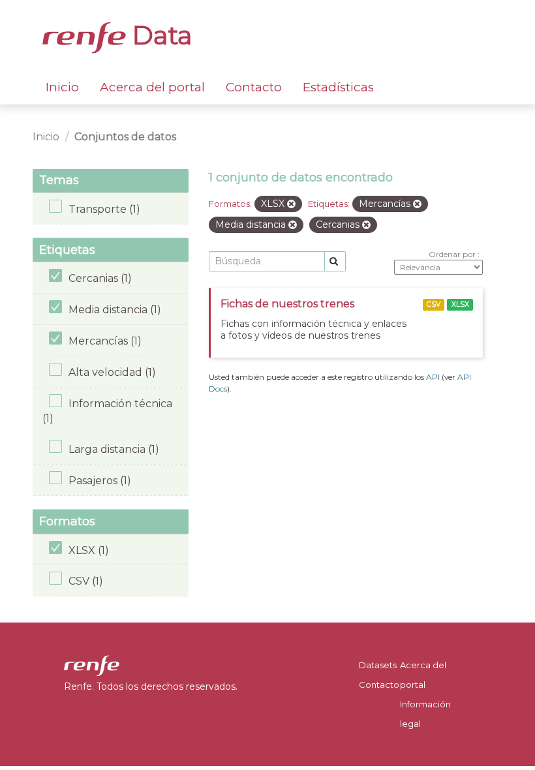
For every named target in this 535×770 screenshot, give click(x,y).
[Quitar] (291, 204)
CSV (433, 304)
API (433, 377)
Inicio (62, 87)
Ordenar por (453, 254)
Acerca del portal (152, 87)
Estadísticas (338, 87)
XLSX (460, 304)
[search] (335, 261)
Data (159, 35)
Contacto (254, 87)
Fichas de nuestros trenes (287, 304)
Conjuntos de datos (125, 137)
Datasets (378, 665)
